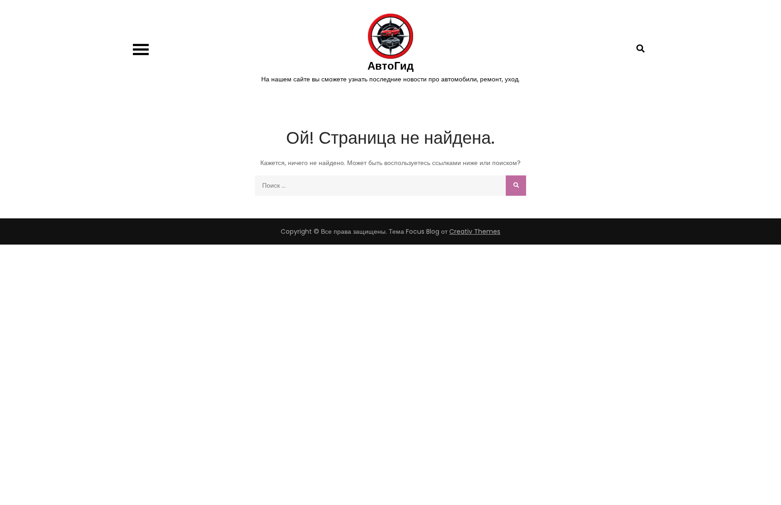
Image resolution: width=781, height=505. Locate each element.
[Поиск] (516, 185)
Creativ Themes (474, 231)
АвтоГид (390, 65)
